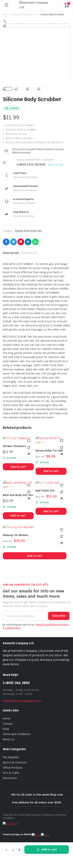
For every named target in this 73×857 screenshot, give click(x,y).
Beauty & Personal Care (25, 14)
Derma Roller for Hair (49, 450)
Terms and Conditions (16, 734)
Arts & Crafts (11, 773)
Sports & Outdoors (15, 762)
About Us (9, 739)
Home (6, 14)
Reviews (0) (30, 253)
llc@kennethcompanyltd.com (22, 701)
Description (11, 253)
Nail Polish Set (45, 490)
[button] (6, 151)
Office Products (13, 767)
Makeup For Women (15, 535)
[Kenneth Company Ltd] (36, 5)
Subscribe (59, 615)
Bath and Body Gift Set (18, 495)
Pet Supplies (11, 757)
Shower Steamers (14, 446)
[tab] (11, 253)
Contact (8, 723)
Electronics (10, 778)
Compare (61, 447)
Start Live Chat (55, 164)
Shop (6, 729)
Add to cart (49, 849)
